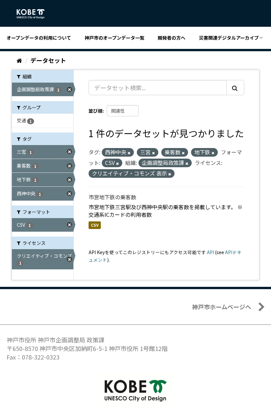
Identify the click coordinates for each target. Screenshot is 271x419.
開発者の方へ (171, 37)
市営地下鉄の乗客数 (112, 197)
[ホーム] (19, 60)
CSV (94, 225)
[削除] (129, 152)
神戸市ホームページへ (221, 306)
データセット (48, 60)
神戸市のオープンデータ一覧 (114, 37)
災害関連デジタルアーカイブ (229, 37)
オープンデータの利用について (39, 37)
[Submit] (235, 87)
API (210, 252)
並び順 (95, 110)
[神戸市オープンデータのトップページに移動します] (34, 14)
